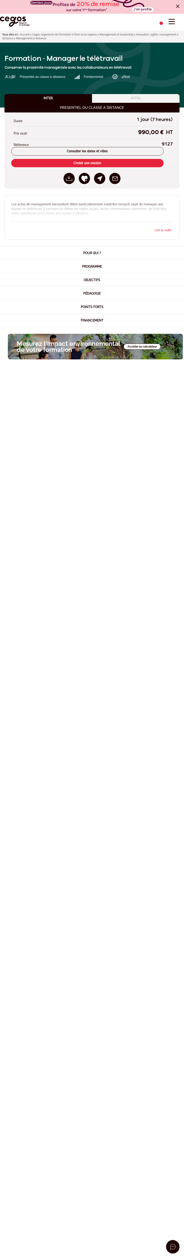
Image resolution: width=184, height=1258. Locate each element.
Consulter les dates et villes (87, 151)
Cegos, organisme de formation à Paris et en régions (64, 34)
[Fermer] (178, 6)
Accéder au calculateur (142, 346)
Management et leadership (116, 34)
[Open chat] (173, 1247)
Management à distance (31, 38)
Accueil (24, 34)
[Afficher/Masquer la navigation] (171, 21)
